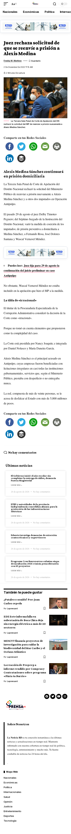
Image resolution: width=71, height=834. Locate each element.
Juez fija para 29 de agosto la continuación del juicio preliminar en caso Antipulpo (31, 270)
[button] (7, 3)
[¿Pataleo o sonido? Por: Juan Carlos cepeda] (58, 603)
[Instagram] (64, 696)
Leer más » (16, 485)
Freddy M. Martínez (13, 61)
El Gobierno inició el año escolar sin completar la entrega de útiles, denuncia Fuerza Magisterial (33, 478)
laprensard (12, 608)
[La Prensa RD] (35, 4)
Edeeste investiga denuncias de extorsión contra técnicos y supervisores (34, 536)
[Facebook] (46, 696)
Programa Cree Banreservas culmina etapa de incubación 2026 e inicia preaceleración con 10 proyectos (35, 563)
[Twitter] (52, 696)
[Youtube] (58, 696)
